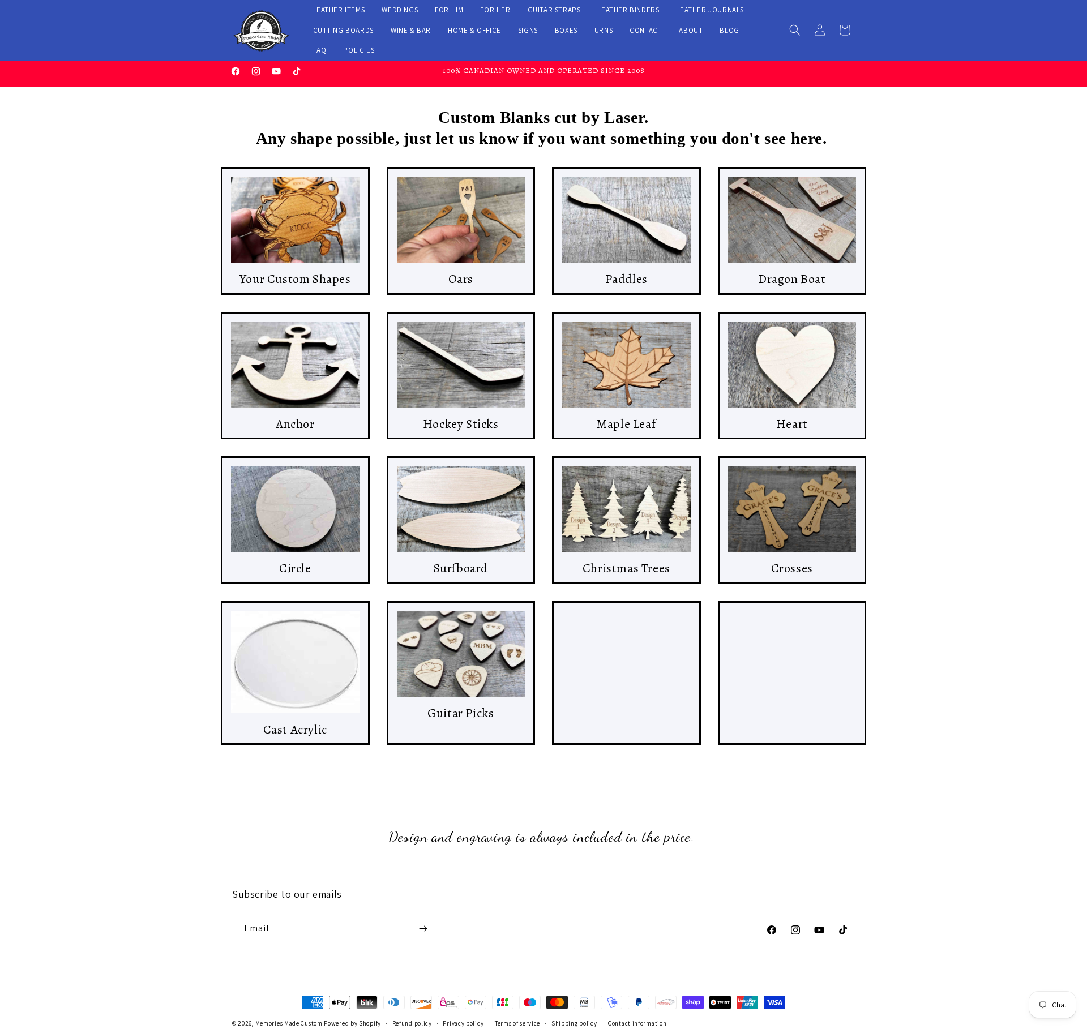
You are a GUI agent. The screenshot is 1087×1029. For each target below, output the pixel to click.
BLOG (729, 30)
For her (495, 10)
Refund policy (412, 1023)
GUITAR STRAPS (554, 10)
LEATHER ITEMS (339, 10)
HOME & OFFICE (474, 30)
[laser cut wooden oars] (461, 220)
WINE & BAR (411, 30)
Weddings (400, 10)
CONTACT (646, 30)
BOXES (566, 30)
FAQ (320, 50)
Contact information (637, 1023)
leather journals (710, 10)
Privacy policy (463, 1023)
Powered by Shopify (352, 1023)
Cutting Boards (343, 30)
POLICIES (358, 50)
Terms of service (517, 1023)
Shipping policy (574, 1023)
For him (449, 10)
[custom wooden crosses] (792, 509)
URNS (603, 30)
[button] (794, 30)
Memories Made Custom (289, 1023)
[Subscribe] (422, 928)
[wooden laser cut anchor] (295, 365)
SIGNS (528, 30)
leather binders (628, 10)
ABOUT (691, 30)
